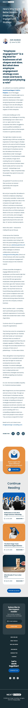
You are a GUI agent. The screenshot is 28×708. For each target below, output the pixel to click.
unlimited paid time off (18, 245)
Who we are (14, 637)
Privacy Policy (16, 699)
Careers (14, 656)
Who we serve (14, 644)
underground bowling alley (11, 254)
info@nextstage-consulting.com (12, 425)
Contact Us (14, 670)
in (13, 678)
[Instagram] (23, 433)
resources (14, 649)
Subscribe (14, 626)
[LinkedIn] (18, 433)
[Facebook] (13, 433)
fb (9, 678)
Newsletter (14, 653)
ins (17, 678)
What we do (14, 641)
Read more (14, 507)
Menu (23, 2)
